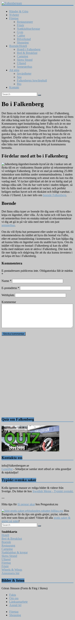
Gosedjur (7, 469)
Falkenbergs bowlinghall (32, 80)
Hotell (5, 535)
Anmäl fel (15, 605)
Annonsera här (10, 573)
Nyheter (14, 14)
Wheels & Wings (12, 569)
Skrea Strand (24, 59)
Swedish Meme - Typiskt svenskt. (52, 491)
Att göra (14, 70)
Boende (6, 542)
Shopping (23, 42)
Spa (19, 77)
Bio (19, 84)
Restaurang (8, 545)
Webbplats (8, 295)
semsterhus (8, 225)
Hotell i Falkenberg (28, 49)
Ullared (21, 63)
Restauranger (25, 21)
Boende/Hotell (18, 46)
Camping (22, 56)
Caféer (21, 35)
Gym (20, 32)
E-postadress (10, 288)
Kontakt (14, 87)
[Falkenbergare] (37, 3)
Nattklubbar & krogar (15, 552)
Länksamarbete (18, 601)
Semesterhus (24, 66)
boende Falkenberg (54, 195)
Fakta (12, 594)
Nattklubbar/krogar (28, 28)
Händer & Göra (18, 11)
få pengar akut (26, 504)
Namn (6, 280)
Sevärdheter (24, 73)
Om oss (13, 598)
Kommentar (9, 302)
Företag (13, 18)
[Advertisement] (37, 376)
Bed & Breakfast (27, 52)
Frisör (20, 25)
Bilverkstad (24, 39)
